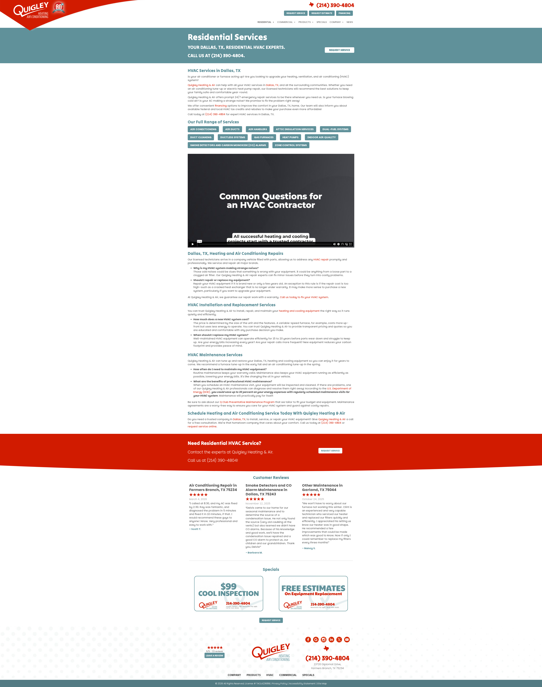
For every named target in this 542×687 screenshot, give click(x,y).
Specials (322, 22)
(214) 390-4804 (335, 5)
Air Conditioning (203, 129)
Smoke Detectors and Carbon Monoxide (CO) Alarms (228, 145)
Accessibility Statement (302, 683)
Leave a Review (214, 655)
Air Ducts (232, 129)
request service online (202, 426)
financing (221, 105)
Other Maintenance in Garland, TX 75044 (322, 487)
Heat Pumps (290, 137)
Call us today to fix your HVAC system (304, 297)
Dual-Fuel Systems (335, 129)
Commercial (285, 22)
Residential (264, 22)
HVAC (270, 675)
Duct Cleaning (200, 137)
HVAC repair (321, 259)
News (350, 22)
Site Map (322, 683)
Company (335, 22)
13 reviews (217, 651)
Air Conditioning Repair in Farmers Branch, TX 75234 (213, 487)
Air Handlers (257, 129)
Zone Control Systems (291, 145)
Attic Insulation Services (295, 129)
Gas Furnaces (264, 137)
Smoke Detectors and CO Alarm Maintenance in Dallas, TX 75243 (269, 490)
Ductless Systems (232, 137)
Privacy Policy (279, 683)
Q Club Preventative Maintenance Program (247, 402)
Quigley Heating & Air (201, 85)
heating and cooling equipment (299, 311)
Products (305, 22)
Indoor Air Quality (321, 137)
